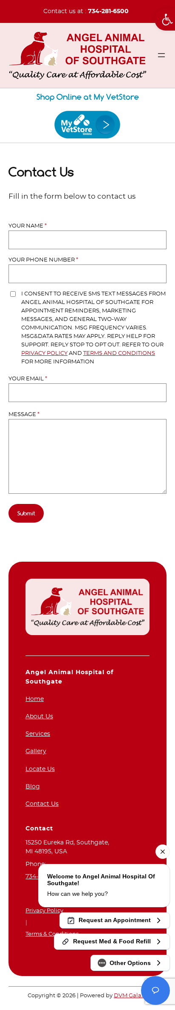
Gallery (35, 751)
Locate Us (40, 769)
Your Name (27, 226)
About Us (39, 717)
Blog (32, 787)
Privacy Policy (44, 353)
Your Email (27, 379)
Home (34, 699)
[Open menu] (161, 55)
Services (37, 734)
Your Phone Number (43, 260)
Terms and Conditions (119, 353)
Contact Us (42, 804)
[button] (165, 19)
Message (24, 414)
